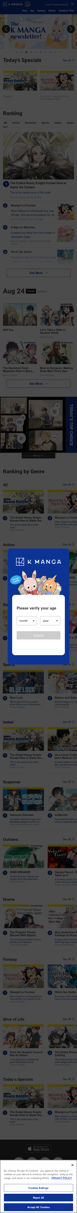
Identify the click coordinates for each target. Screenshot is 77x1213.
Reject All (38, 1197)
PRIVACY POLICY (61, 1178)
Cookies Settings (38, 1188)
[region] (38, 1186)
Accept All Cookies (38, 1207)
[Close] (72, 1165)
